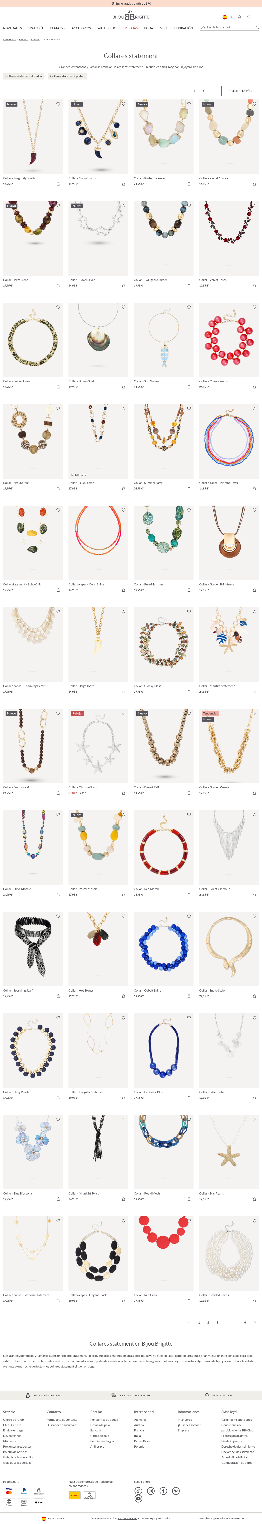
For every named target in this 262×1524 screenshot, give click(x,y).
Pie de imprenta (231, 1441)
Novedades (12, 28)
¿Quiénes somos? (189, 1425)
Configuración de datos (237, 1462)
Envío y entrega (13, 1430)
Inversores (185, 1419)
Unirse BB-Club (13, 1419)
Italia (137, 1435)
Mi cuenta (9, 1441)
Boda (148, 28)
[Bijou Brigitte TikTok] (138, 1491)
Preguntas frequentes (17, 1446)
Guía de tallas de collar (18, 1462)
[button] (239, 17)
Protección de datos (234, 1435)
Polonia (139, 1446)
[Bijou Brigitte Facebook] (163, 1491)
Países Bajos (142, 1441)
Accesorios (81, 28)
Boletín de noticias (15, 1452)
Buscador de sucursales (62, 1425)
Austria (139, 1425)
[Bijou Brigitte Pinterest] (175, 1491)
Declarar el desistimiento (237, 1452)
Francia (139, 1430)
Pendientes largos (102, 1441)
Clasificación (240, 91)
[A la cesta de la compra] (58, 183)
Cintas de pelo (99, 1435)
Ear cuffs (96, 1430)
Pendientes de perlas (104, 1419)
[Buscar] (257, 27)
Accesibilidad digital (234, 1457)
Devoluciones (12, 1435)
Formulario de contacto (62, 1419)
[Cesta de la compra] (257, 17)
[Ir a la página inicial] (131, 15)
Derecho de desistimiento (238, 1446)
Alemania (140, 1419)
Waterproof (107, 28)
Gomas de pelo (100, 1425)
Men (163, 28)
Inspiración (183, 28)
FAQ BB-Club (12, 1425)
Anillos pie (97, 1446)
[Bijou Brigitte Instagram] (151, 1491)
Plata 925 (57, 28)
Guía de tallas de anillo (18, 1457)
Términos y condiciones (236, 1419)
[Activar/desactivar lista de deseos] (58, 104)
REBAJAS (131, 28)
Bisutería (36, 28)
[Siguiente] (254, 1322)
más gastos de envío (127, 1518)
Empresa (183, 1430)
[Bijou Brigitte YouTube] (138, 1498)
